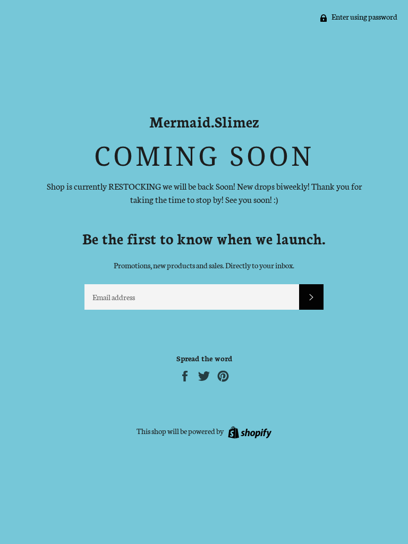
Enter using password (363, 16)
